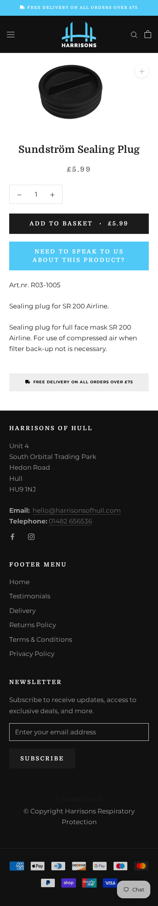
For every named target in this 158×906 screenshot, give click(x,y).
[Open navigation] (11, 34)
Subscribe (42, 758)
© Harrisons (79, 799)
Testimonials (29, 596)
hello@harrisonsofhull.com (77, 510)
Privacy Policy (31, 654)
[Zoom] (141, 71)
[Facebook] (12, 536)
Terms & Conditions (40, 639)
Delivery (22, 610)
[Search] (134, 34)
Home (19, 582)
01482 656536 (70, 521)
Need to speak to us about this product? (79, 256)
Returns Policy (32, 625)
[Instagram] (31, 536)
